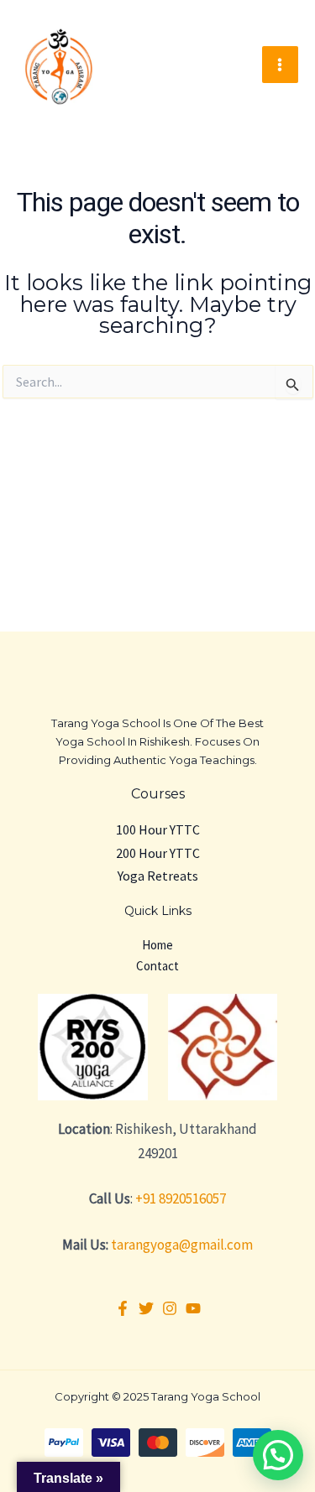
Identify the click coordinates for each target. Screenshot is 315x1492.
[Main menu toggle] (280, 64)
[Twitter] (146, 1308)
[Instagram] (169, 1308)
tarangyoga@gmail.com (182, 1244)
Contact (157, 966)
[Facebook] (122, 1308)
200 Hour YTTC (158, 853)
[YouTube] (193, 1308)
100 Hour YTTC (158, 829)
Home (157, 945)
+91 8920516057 (180, 1198)
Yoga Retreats (158, 875)
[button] (278, 1455)
